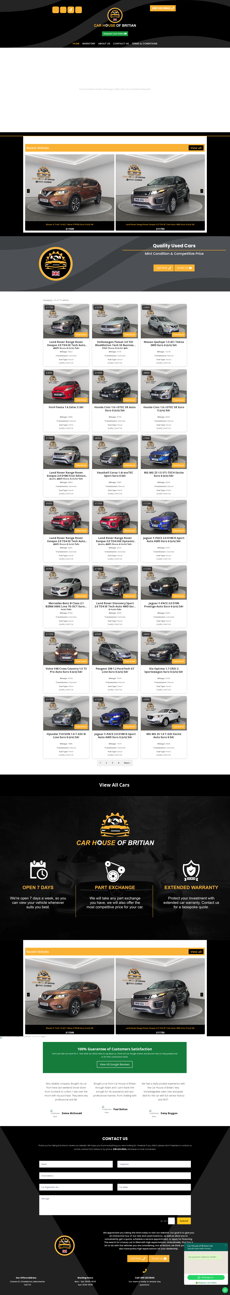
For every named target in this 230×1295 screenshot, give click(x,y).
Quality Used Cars (115, 83)
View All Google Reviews (115, 1064)
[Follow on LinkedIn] (78, 10)
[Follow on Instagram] (55, 10)
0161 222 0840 (161, 8)
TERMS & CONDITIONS (144, 43)
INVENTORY (88, 43)
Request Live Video (114, 33)
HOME (76, 43)
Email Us (184, 268)
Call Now (163, 268)
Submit (184, 1220)
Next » (127, 762)
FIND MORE (115, 96)
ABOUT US (104, 43)
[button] (202, 192)
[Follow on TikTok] (70, 10)
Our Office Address (26, 1277)
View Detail (81, 334)
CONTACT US (121, 43)
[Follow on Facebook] (63, 10)
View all (196, 148)
